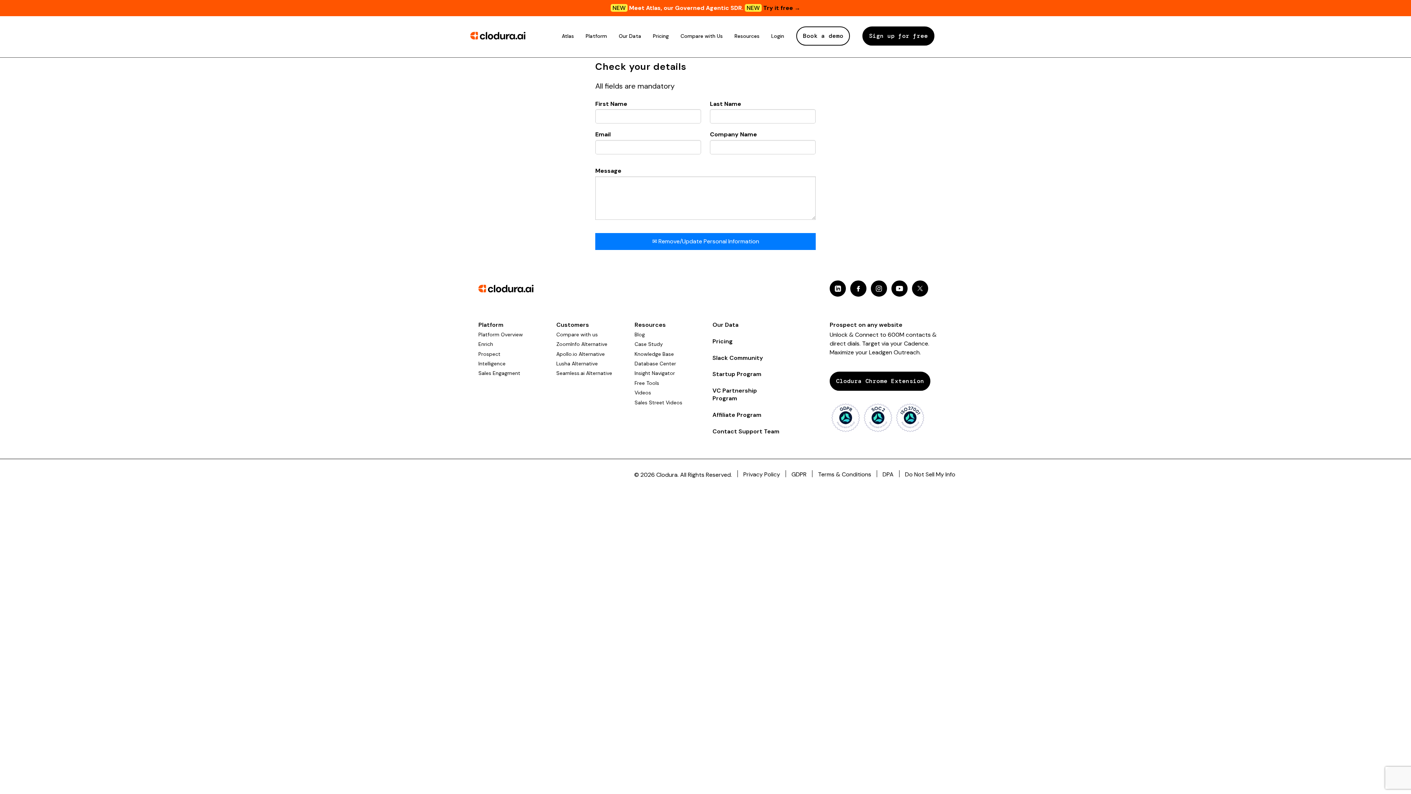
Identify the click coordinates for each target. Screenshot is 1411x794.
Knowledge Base (654, 354)
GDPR (799, 474)
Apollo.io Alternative (580, 354)
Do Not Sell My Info (930, 474)
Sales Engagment (499, 373)
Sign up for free (898, 36)
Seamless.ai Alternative (584, 373)
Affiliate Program (736, 415)
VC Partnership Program (734, 394)
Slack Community (737, 358)
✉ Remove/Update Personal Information (705, 241)
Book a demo (823, 36)
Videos (643, 392)
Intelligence (492, 363)
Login (777, 36)
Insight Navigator (655, 373)
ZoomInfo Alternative (581, 344)
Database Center (655, 363)
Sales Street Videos (658, 402)
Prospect (489, 354)
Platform (596, 36)
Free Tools (647, 383)
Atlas (568, 36)
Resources (747, 36)
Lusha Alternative (577, 363)
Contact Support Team (745, 431)
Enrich (485, 344)
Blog (640, 334)
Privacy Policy (761, 474)
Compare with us (577, 334)
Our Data (630, 36)
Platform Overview (500, 334)
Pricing (661, 36)
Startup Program (736, 374)
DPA (888, 474)
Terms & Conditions (844, 474)
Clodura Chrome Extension (880, 381)
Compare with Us (702, 36)
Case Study (649, 344)
